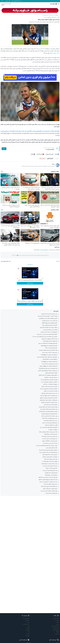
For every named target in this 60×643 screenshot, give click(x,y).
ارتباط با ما (57, 620)
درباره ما (57, 624)
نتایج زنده (27, 630)
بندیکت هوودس (56, 53)
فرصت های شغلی (56, 628)
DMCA (57, 632)
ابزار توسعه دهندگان (55, 626)
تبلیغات (57, 622)
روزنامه (28, 628)
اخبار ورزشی (27, 620)
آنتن (28, 632)
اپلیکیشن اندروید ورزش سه (6, 3)
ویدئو (28, 626)
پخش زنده (27, 635)
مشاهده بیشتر (29, 264)
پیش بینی (27, 634)
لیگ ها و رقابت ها (26, 624)
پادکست (28, 622)
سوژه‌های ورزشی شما (25, 618)
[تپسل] (4, 75)
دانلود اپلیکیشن (56, 618)
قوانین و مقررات (43, 250)
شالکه (44, 49)
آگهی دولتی (57, 634)
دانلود (4, 148)
